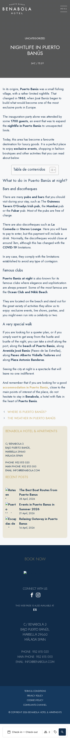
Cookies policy (35, 700)
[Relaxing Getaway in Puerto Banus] (10, 522)
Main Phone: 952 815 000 (20, 466)
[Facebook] (32, 596)
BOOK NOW (35, 559)
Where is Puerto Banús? (27, 412)
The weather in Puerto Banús (31, 418)
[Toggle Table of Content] (51, 170)
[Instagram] (38, 596)
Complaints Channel (35, 705)
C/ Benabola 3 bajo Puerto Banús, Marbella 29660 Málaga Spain (17, 449)
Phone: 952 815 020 (17, 462)
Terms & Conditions (35, 691)
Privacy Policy (35, 695)
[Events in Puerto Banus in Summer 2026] (10, 507)
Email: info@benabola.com (22, 470)
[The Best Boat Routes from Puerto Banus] (10, 493)
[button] (62, 732)
